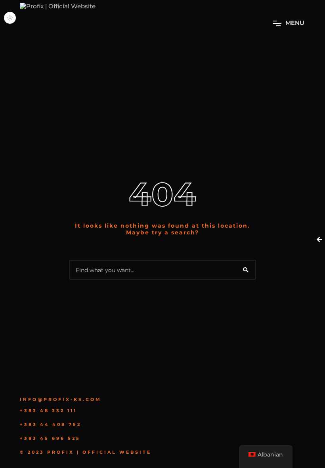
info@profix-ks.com (60, 399)
